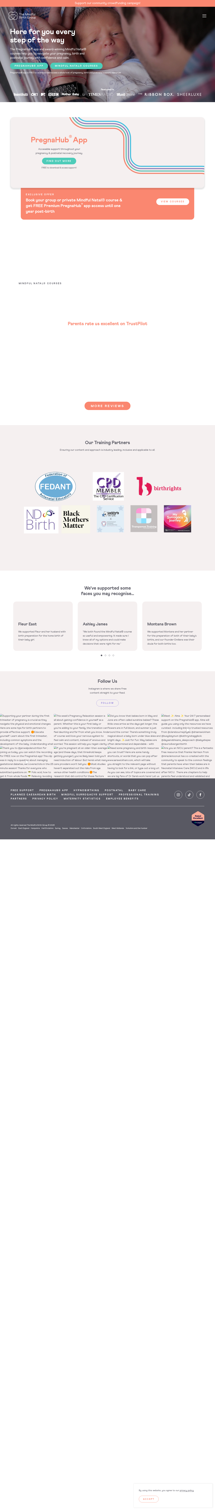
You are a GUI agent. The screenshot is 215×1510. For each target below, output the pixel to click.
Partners (19, 799)
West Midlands (118, 828)
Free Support (22, 790)
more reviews (107, 406)
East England (23, 828)
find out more (59, 161)
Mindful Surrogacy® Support (87, 795)
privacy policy (187, 1490)
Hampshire (35, 828)
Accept (148, 1499)
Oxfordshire (86, 828)
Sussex (65, 828)
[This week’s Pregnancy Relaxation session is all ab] (81, 730)
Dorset (14, 828)
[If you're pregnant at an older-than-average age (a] (81, 762)
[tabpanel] (43, 626)
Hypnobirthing (86, 790)
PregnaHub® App (54, 790)
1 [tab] (101, 655)
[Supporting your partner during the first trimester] (27, 730)
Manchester (74, 828)
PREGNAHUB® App (29, 66)
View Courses (173, 202)
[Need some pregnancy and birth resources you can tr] (134, 762)
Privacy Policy (45, 799)
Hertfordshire (47, 828)
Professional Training (139, 795)
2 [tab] (105, 655)
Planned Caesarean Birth (33, 795)
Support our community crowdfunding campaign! (107, 3)
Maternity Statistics (82, 799)
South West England (101, 828)
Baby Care (137, 790)
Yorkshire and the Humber (136, 828)
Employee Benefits (122, 799)
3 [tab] (109, 655)
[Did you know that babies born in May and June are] (134, 730)
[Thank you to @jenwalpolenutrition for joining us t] (27, 762)
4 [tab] (113, 655)
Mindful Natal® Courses (76, 66)
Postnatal (114, 790)
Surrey (58, 828)
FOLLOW (107, 703)
